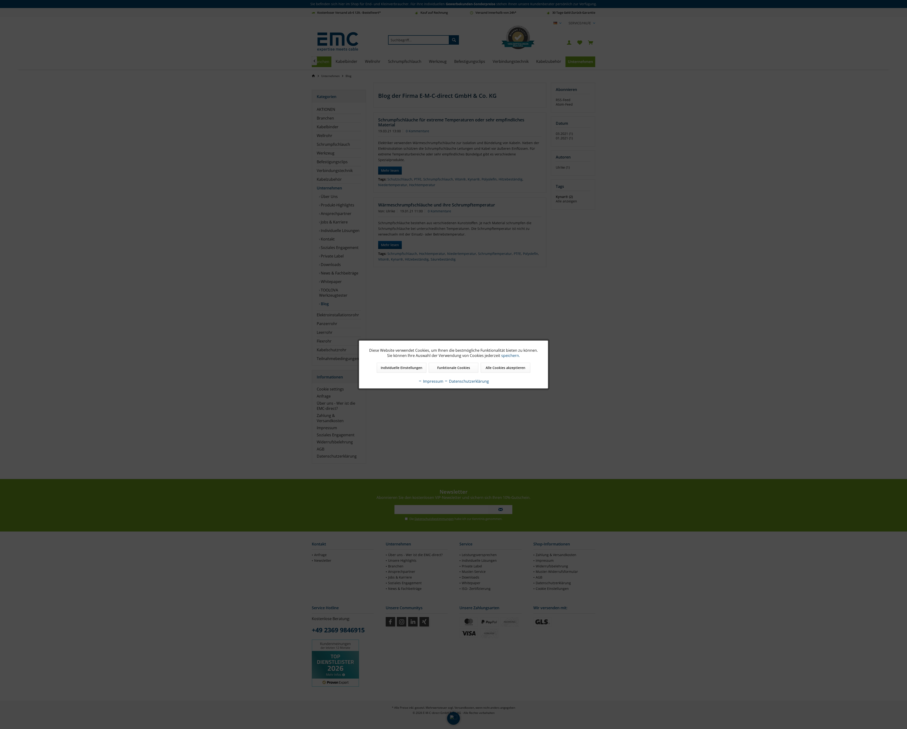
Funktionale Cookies (453, 367)
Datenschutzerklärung (468, 381)
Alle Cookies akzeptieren (505, 367)
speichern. (510, 355)
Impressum (432, 381)
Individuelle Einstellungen (401, 367)
